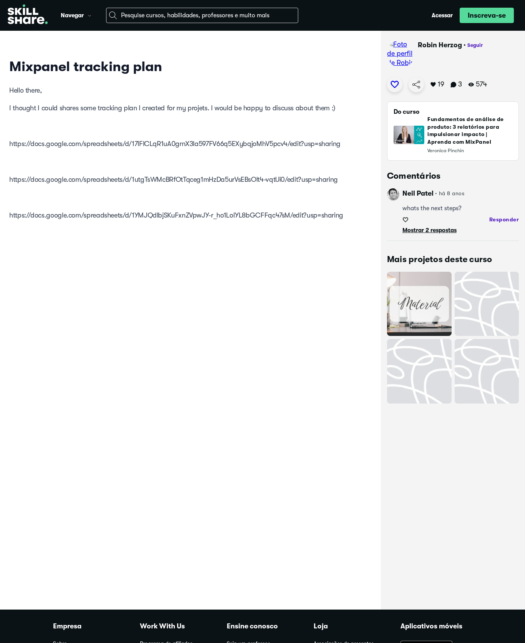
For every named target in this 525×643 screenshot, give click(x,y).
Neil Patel (418, 193)
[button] (89, 15)
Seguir (475, 45)
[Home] (28, 15)
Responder (504, 219)
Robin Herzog (440, 45)
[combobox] (202, 15)
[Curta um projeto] (394, 84)
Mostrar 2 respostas (429, 230)
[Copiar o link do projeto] (416, 84)
